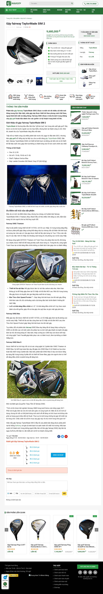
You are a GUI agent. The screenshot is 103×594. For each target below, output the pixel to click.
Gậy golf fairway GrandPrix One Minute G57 (86, 546)
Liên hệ (93, 11)
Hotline (61, 73)
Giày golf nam (92, 77)
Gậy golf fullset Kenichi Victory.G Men (90, 129)
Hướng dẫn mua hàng (61, 584)
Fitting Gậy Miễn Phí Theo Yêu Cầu (85, 294)
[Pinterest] (66, 436)
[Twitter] (62, 436)
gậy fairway (18, 111)
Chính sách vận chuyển (61, 578)
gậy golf (12, 119)
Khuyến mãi (68, 11)
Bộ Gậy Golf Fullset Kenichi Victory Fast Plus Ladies (89, 161)
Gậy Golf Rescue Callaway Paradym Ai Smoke (89, 145)
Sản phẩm (16, 18)
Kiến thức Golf (46, 11)
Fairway (29, 18)
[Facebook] (58, 436)
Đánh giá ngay (58, 455)
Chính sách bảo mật (60, 581)
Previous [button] (6, 529)
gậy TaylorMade (51, 138)
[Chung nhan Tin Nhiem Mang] (39, 575)
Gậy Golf (23, 18)
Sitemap (57, 587)
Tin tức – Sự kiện (80, 11)
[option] (24, 53)
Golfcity (18, 426)
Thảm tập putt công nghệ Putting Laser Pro (90, 113)
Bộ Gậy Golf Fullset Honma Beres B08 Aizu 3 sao (91, 210)
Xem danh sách (89, 36)
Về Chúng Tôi (33, 11)
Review (59, 10)
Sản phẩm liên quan (15, 512)
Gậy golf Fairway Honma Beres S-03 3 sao (38, 546)
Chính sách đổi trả (60, 572)
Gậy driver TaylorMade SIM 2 (93, 70)
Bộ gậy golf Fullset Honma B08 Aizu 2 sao (90, 226)
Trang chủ (9, 18)
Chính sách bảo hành (61, 569)
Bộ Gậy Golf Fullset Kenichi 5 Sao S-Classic (90, 177)
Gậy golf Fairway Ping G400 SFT (62, 546)
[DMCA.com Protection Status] (11, 575)
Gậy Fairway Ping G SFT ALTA (16, 546)
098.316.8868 (91, 4)
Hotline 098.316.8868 (87, 566)
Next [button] (96, 529)
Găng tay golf (92, 83)
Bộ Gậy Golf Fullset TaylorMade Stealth (89, 194)
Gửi (64, 493)
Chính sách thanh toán (61, 575)
